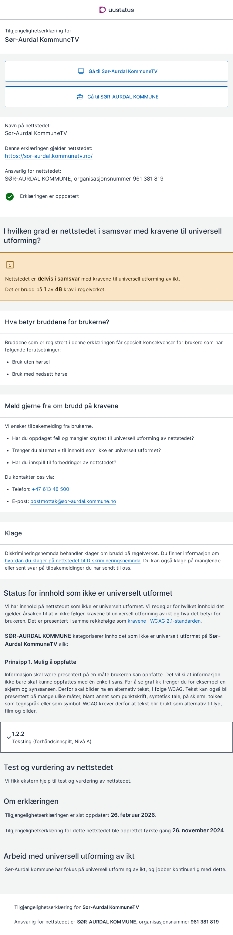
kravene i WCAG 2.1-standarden (164, 621)
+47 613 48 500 (50, 489)
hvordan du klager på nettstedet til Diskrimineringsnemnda (72, 560)
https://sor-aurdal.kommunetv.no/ (49, 156)
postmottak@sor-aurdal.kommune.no (73, 501)
